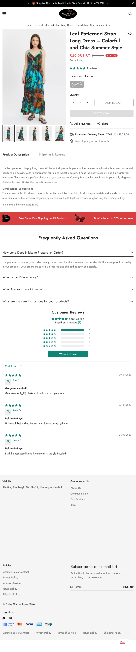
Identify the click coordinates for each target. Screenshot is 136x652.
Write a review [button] (68, 354)
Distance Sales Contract (15, 572)
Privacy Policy (10, 577)
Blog (73, 505)
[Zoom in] (59, 36)
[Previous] (28, 3)
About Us (75, 488)
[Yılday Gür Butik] (68, 14)
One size (76, 84)
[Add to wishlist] (130, 34)
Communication (79, 493)
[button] (78, 68)
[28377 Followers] (10, 618)
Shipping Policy (11, 594)
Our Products (77, 499)
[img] (13, 375)
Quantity (74, 95)
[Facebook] (3, 618)
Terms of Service (11, 583)
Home (29, 25)
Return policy (9, 589)
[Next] (107, 3)
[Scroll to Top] (129, 634)
